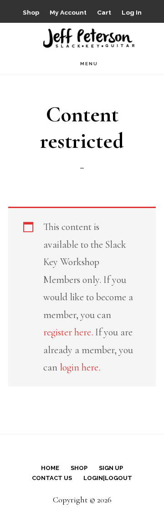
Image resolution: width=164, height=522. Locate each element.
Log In (132, 12)
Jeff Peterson (88, 37)
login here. (80, 367)
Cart (104, 12)
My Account (68, 12)
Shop (31, 12)
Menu (89, 63)
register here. (68, 332)
